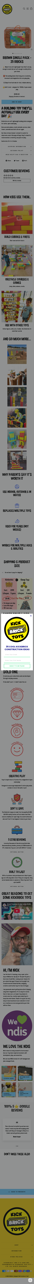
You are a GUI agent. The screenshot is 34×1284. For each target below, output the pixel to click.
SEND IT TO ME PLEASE (17, 666)
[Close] (31, 616)
